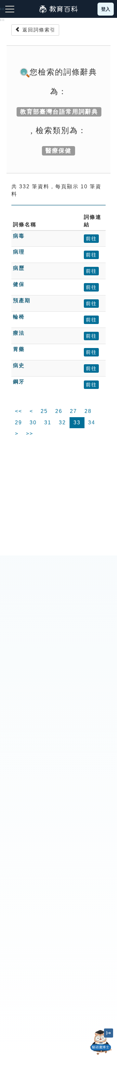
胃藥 (19, 349)
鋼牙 (19, 381)
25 (44, 411)
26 (58, 411)
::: (2, 19)
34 (91, 422)
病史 (19, 365)
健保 (19, 284)
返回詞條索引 (38, 29)
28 (88, 411)
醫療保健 (59, 150)
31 (47, 422)
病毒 (19, 236)
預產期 (22, 300)
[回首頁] (58, 9)
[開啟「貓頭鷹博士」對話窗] (100, 1042)
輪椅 (19, 316)
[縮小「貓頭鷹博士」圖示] (108, 1033)
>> (29, 433)
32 (62, 422)
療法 (19, 333)
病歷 (19, 268)
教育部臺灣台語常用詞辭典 (59, 111)
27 (73, 411)
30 (33, 422)
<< (18, 411)
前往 (91, 238)
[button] (101, 1055)
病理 (19, 252)
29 (18, 422)
